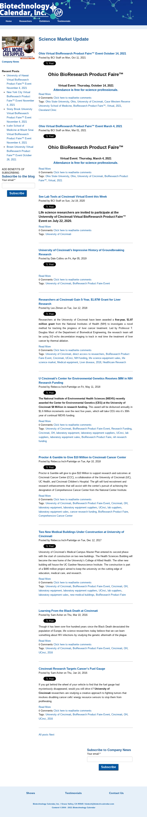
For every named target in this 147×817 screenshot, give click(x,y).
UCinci (69, 358)
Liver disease (87, 362)
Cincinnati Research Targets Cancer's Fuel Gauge (72, 668)
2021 (118, 105)
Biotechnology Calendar (84, 807)
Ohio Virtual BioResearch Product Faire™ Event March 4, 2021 (80, 126)
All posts (43, 734)
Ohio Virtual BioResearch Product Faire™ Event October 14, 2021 (82, 53)
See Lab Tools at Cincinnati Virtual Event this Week (73, 196)
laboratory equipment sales (65, 437)
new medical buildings (82, 594)
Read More (45, 94)
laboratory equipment (67, 432)
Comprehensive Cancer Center (56, 515)
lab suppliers (115, 507)
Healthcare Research (114, 362)
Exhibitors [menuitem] (44, 21)
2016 (50, 652)
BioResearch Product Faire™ (89, 105)
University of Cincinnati (90, 101)
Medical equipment (67, 362)
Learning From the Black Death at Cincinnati (68, 610)
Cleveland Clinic (47, 110)
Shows (30, 793)
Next (51, 734)
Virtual (110, 105)
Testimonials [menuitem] (63, 21)
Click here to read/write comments (72, 97)
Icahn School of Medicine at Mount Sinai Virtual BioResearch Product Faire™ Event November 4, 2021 (20, 134)
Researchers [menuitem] (25, 21)
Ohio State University (57, 101)
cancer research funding (83, 511)
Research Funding (121, 428)
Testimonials (73, 793)
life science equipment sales (104, 358)
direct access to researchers (88, 354)
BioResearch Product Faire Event (91, 283)
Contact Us (116, 793)
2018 (98, 362)
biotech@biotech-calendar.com (99, 804)
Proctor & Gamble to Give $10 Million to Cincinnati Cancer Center (82, 457)
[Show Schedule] (53, 788)
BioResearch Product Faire (96, 437)
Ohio (73, 101)
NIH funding (80, 358)
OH (53, 432)
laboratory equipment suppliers (98, 432)
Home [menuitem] (9, 21)
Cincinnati (58, 358)
